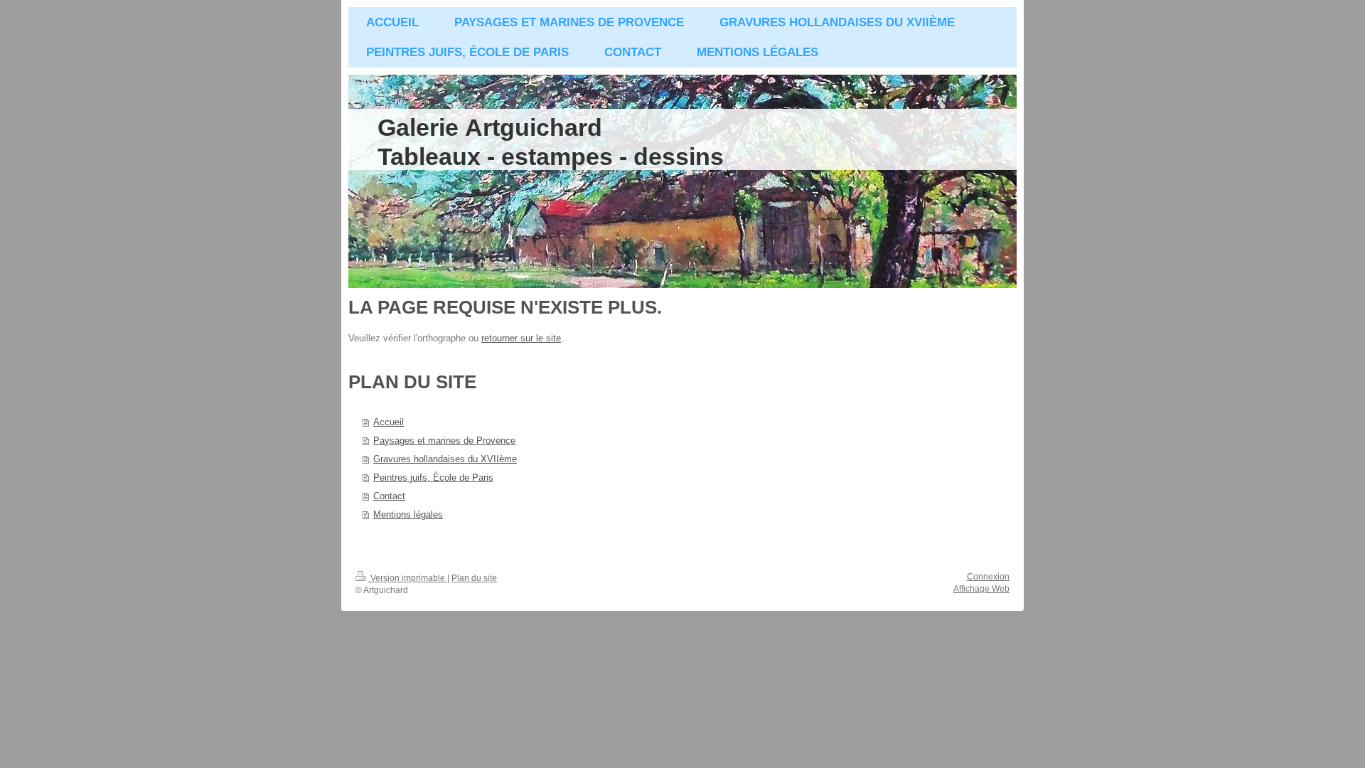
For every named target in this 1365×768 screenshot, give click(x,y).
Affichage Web (981, 589)
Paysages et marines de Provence (444, 440)
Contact (389, 496)
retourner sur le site (521, 338)
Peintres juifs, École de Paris (433, 477)
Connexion (988, 577)
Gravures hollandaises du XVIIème (445, 459)
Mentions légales (408, 514)
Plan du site (474, 578)
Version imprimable (407, 578)
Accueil (388, 422)
